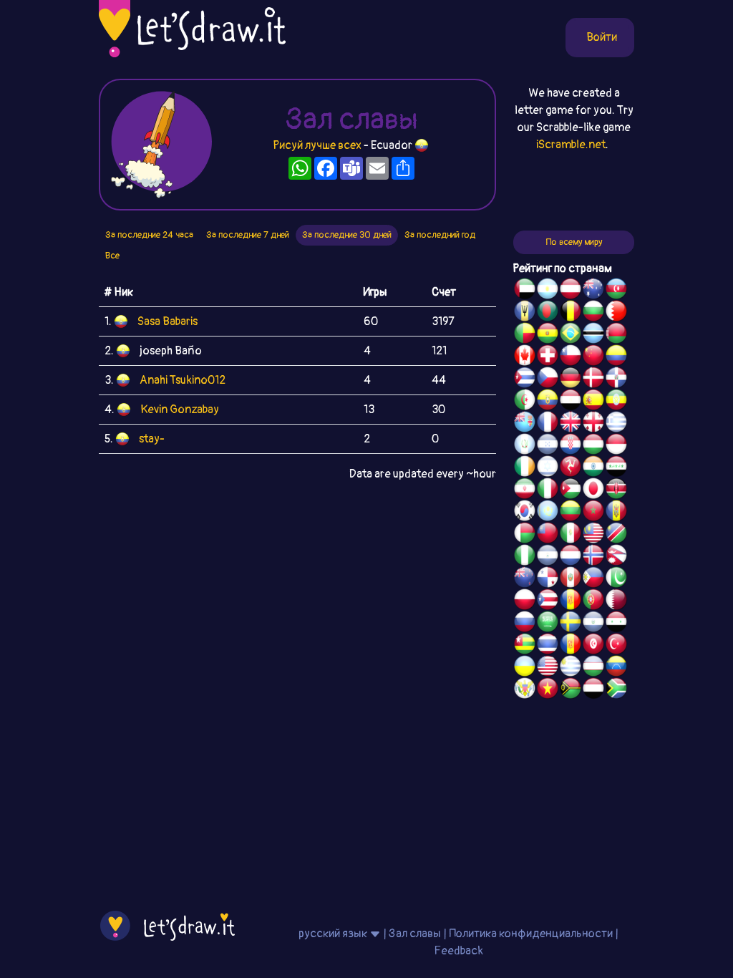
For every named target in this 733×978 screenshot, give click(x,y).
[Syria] (616, 623)
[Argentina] (547, 291)
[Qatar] (616, 601)
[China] (593, 357)
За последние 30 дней (347, 235)
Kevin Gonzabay (179, 409)
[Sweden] (570, 623)
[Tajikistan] (570, 646)
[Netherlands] (570, 557)
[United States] (547, 668)
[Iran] (524, 490)
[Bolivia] (547, 335)
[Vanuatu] (570, 690)
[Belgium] (570, 313)
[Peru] (570, 579)
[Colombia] (616, 357)
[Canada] (524, 357)
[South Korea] (524, 512)
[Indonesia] (616, 446)
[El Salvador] (593, 623)
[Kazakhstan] (547, 512)
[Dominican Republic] (616, 379)
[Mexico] (570, 535)
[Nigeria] (524, 557)
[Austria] (570, 291)
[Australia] (593, 291)
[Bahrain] (616, 313)
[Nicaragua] (547, 557)
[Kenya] (616, 490)
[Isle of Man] (570, 468)
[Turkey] (616, 646)
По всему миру (573, 242)
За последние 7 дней (247, 235)
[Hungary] (593, 446)
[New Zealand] (524, 579)
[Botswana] (593, 335)
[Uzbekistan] (593, 668)
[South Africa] (616, 690)
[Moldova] (616, 512)
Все (112, 255)
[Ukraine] (524, 668)
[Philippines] (593, 579)
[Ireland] (524, 468)
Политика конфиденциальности (531, 933)
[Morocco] (593, 512)
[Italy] (547, 490)
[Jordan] (570, 490)
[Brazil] (570, 335)
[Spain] (593, 401)
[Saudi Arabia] (547, 623)
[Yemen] (593, 690)
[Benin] (524, 335)
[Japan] (593, 490)
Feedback (458, 951)
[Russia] (524, 623)
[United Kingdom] (570, 424)
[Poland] (524, 601)
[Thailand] (547, 646)
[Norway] (593, 557)
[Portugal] (593, 601)
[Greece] (616, 424)
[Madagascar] (524, 535)
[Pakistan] (616, 579)
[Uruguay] (570, 668)
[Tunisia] (593, 646)
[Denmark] (593, 379)
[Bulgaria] (593, 313)
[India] (593, 468)
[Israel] (547, 468)
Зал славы (415, 933)
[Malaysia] (593, 535)
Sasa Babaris (167, 321)
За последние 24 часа (149, 235)
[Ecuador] (547, 401)
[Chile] (570, 357)
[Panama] (547, 579)
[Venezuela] (616, 668)
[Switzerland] (547, 357)
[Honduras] (547, 446)
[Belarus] (616, 335)
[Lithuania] (570, 512)
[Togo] (524, 646)
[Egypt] (570, 401)
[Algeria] (524, 401)
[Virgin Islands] (524, 690)
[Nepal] (616, 557)
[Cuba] (524, 379)
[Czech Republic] (547, 379)
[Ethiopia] (616, 401)
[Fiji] (524, 424)
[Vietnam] (547, 690)
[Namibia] (616, 535)
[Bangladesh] (547, 313)
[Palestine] (570, 601)
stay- (152, 439)
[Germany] (570, 379)
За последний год (439, 235)
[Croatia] (570, 446)
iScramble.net (571, 144)
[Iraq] (616, 468)
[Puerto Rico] (547, 601)
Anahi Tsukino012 (182, 380)
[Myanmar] (547, 535)
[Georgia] (593, 424)
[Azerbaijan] (616, 291)
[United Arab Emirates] (524, 291)
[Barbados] (524, 313)
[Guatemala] (524, 446)
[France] (547, 424)
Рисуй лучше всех (317, 145)
